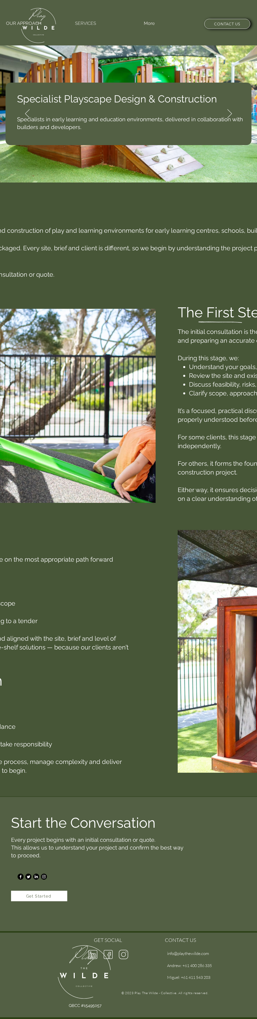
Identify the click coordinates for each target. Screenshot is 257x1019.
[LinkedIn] (36, 877)
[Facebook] (21, 877)
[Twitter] (28, 877)
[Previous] (27, 114)
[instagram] (123, 954)
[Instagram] (44, 877)
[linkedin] (93, 954)
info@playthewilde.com (188, 953)
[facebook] (108, 954)
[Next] (229, 114)
